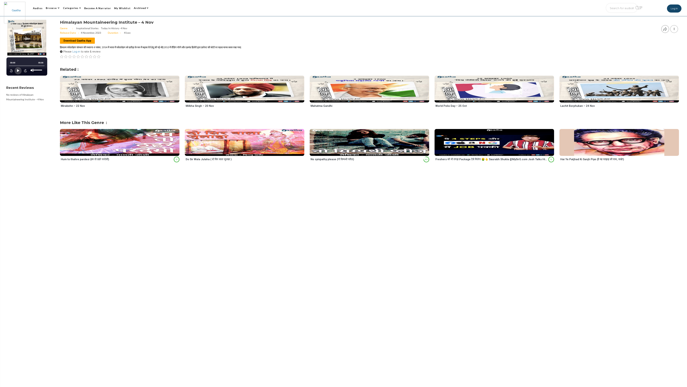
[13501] (373, 152)
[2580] (248, 152)
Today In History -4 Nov (114, 28)
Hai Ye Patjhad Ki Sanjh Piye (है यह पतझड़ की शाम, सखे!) (592, 159)
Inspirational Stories (87, 28)
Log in (76, 51)
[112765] (248, 99)
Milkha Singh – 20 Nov (200, 106)
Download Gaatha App (77, 40)
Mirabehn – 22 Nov (73, 106)
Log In (674, 8)
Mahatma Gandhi (321, 106)
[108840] (373, 99)
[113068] (123, 99)
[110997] (497, 99)
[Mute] (32, 70)
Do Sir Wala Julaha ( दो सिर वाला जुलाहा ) (209, 159)
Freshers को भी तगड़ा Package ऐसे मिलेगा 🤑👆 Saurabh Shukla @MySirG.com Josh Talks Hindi (491, 159)
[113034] (622, 99)
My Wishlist (122, 8)
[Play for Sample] (116, 99)
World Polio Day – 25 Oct (451, 106)
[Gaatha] (14, 8)
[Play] (18, 71)
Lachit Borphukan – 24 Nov (577, 106)
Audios (38, 8)
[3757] (622, 152)
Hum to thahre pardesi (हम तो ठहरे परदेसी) (85, 159)
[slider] (38, 67)
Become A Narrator (97, 8)
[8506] (123, 152)
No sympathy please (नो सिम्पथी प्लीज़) (332, 159)
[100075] (497, 152)
